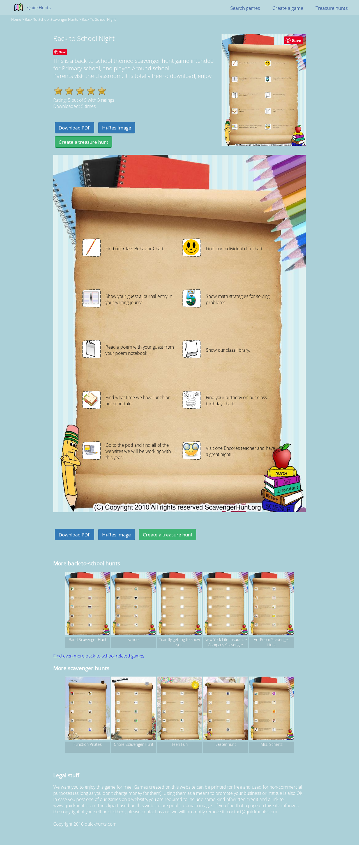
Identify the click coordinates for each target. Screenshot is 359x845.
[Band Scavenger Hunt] (87, 604)
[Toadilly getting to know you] (179, 604)
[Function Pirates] (87, 709)
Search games (245, 8)
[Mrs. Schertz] (271, 709)
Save (296, 40)
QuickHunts (38, 7)
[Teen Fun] (179, 709)
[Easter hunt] (225, 709)
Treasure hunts (332, 8)
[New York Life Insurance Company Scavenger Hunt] (225, 604)
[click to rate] (58, 91)
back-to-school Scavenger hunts (51, 19)
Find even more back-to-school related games (98, 656)
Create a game (287, 8)
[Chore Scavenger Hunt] (133, 709)
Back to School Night (99, 19)
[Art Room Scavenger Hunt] (271, 604)
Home (16, 19)
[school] (133, 604)
